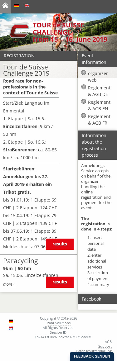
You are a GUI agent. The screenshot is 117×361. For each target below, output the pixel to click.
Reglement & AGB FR (99, 119)
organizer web (98, 76)
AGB (108, 341)
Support (105, 346)
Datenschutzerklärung (94, 351)
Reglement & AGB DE (99, 91)
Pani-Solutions (59, 323)
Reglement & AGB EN (99, 105)
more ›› (9, 284)
